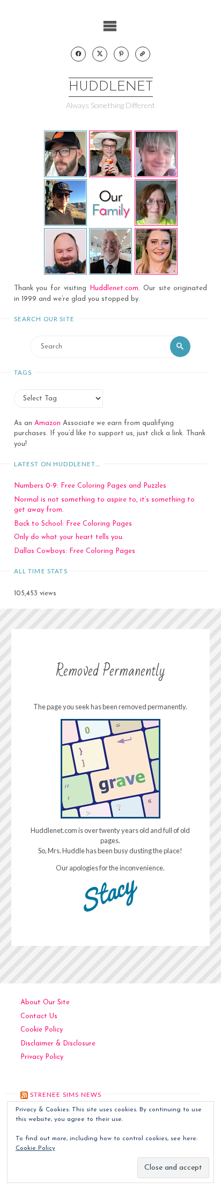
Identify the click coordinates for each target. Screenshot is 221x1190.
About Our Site (45, 1002)
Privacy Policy (41, 1056)
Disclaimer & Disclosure (57, 1043)
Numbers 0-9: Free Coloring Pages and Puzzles (90, 485)
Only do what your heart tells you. (69, 537)
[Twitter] (99, 54)
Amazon (47, 423)
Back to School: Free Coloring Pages (73, 523)
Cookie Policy (41, 1029)
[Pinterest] (121, 54)
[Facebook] (78, 54)
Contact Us (38, 1016)
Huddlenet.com (114, 288)
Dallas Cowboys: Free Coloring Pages (74, 551)
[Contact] (142, 54)
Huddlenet (111, 87)
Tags (23, 372)
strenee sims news (66, 1094)
